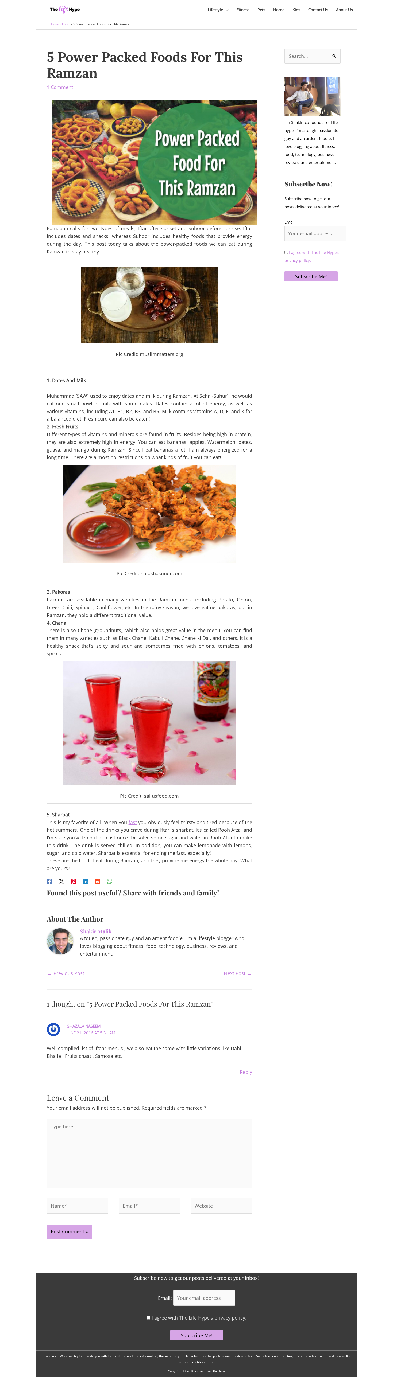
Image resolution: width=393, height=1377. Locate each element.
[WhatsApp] (109, 881)
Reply (246, 1072)
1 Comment (60, 87)
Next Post (238, 973)
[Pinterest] (73, 881)
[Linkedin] (85, 881)
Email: (290, 222)
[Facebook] (49, 881)
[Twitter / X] (61, 881)
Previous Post (65, 973)
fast (133, 822)
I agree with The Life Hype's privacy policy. (198, 1318)
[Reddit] (97, 881)
